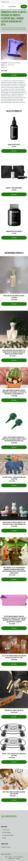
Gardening (10, 62)
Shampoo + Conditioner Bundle (14, 188)
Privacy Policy (11, 858)
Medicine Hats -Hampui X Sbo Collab (14, 710)
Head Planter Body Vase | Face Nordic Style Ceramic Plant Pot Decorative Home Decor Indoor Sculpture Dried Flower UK (14, 352)
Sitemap (18, 858)
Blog (4, 838)
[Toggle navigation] (2, 6)
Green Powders (7, 832)
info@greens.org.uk (5, 1)
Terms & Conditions (18, 857)
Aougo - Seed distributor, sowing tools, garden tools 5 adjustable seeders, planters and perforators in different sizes (14, 439)
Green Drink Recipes (8, 835)
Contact (10, 857)
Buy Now (14, 75)
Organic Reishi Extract (14, 144)
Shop (23, 6)
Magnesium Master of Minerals (14, 231)
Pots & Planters (17, 62)
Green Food (6, 830)
